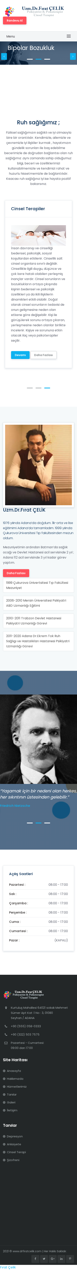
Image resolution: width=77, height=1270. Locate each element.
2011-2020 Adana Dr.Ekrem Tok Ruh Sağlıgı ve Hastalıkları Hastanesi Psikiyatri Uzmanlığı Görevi (37, 641)
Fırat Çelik (8, 1267)
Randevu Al (15, 20)
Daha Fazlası (43, 319)
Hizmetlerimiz (17, 1086)
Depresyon (15, 1136)
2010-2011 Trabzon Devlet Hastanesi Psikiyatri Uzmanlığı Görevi (33, 621)
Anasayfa (14, 1071)
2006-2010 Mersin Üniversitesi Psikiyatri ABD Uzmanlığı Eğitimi (36, 603)
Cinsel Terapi (16, 1152)
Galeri (11, 1102)
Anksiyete (14, 1144)
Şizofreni (13, 1160)
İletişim (12, 1110)
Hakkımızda (15, 1079)
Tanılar (12, 1094)
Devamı (20, 319)
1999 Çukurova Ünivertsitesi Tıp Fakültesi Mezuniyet (37, 585)
